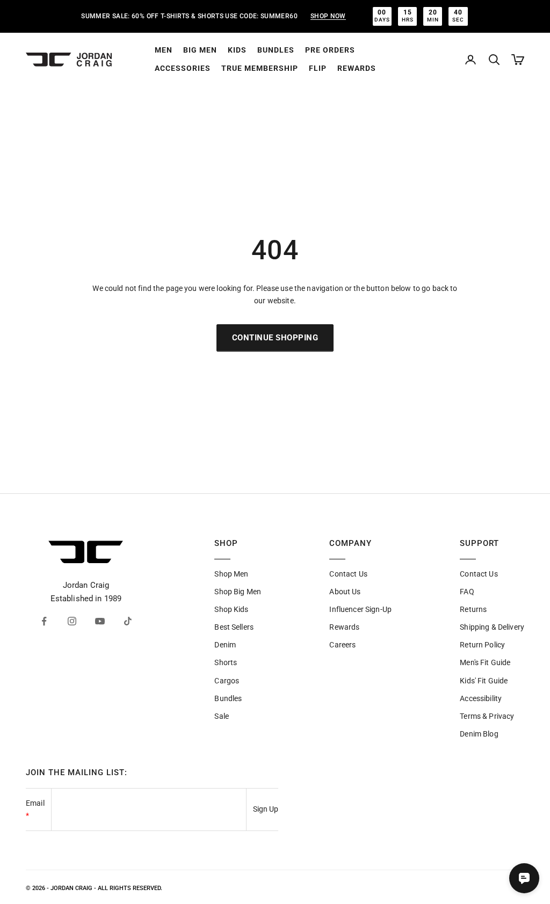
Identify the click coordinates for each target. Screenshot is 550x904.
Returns (473, 609)
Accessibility (481, 698)
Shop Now (328, 16)
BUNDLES (275, 50)
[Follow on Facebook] (44, 621)
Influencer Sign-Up (360, 609)
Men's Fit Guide (485, 662)
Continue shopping (275, 337)
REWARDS (356, 68)
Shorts (225, 662)
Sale (221, 716)
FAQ (467, 591)
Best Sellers (234, 627)
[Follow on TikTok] (127, 621)
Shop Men (231, 574)
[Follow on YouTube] (100, 621)
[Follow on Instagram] (72, 621)
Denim (225, 644)
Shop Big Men (237, 591)
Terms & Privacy (487, 716)
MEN (163, 50)
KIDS (237, 50)
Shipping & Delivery (492, 627)
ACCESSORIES (183, 68)
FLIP (318, 68)
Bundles (228, 698)
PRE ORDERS (330, 50)
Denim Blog (479, 734)
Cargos (226, 680)
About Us (344, 591)
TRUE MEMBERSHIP (259, 68)
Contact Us (348, 574)
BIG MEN (200, 50)
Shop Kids (231, 609)
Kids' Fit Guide (484, 680)
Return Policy (482, 644)
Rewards (344, 627)
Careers (342, 644)
